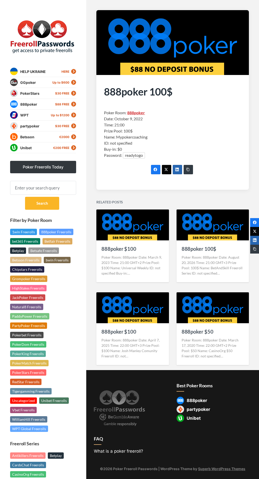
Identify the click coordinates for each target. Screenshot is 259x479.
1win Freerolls (23, 232)
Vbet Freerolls (23, 410)
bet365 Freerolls (25, 241)
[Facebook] (155, 169)
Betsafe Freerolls (43, 250)
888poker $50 (197, 332)
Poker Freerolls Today (43, 167)
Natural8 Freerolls (26, 307)
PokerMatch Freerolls (29, 363)
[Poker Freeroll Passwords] (43, 36)
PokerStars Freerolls (28, 372)
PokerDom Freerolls (28, 344)
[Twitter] (166, 169)
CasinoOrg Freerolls (28, 474)
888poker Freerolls (56, 232)
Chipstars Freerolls (27, 269)
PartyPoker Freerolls (28, 325)
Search (42, 203)
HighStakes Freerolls (28, 288)
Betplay (18, 250)
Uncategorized (23, 400)
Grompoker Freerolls (28, 279)
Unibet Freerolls (54, 400)
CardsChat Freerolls (28, 465)
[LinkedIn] (177, 169)
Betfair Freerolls (57, 241)
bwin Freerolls (57, 260)
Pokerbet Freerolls (26, 335)
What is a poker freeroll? (118, 451)
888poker (136, 112)
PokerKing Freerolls (28, 354)
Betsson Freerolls (25, 260)
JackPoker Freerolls (27, 297)
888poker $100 (118, 249)
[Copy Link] (188, 169)
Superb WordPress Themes (221, 469)
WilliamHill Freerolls (28, 419)
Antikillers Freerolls (28, 455)
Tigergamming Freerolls (31, 391)
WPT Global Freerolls (29, 429)
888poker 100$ (199, 249)
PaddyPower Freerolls (29, 316)
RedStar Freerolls (25, 382)
